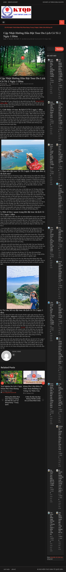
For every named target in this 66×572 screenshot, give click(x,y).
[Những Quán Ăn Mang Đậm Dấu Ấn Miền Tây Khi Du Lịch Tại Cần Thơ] (57, 426)
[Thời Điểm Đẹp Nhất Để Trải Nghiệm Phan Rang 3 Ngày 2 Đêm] (49, 60)
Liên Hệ (14, 569)
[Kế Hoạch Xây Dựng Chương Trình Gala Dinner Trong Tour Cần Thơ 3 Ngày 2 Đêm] (57, 471)
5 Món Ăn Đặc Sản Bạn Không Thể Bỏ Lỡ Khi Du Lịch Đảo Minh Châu (33, 398)
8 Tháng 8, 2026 (52, 328)
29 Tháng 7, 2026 (60, 453)
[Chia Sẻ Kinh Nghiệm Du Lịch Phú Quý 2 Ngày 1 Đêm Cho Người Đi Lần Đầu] (57, 384)
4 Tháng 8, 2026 (52, 411)
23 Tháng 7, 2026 (52, 538)
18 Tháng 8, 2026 (60, 127)
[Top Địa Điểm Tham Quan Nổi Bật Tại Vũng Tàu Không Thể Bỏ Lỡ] (57, 513)
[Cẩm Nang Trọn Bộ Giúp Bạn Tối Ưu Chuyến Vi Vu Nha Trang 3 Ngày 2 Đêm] (49, 303)
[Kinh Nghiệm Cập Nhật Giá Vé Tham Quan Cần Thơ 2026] (49, 102)
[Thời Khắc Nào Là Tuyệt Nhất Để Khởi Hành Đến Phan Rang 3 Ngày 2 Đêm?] (49, 145)
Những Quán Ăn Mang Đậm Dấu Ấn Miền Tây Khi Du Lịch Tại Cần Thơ (60, 438)
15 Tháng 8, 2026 (60, 166)
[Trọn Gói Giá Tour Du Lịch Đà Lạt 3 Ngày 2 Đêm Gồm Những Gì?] (57, 145)
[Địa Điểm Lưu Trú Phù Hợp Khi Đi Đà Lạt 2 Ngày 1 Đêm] (49, 471)
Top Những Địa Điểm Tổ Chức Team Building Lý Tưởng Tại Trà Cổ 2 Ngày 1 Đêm (33, 389)
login (5, 2)
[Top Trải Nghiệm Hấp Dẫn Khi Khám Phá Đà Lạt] (57, 228)
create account (13, 2)
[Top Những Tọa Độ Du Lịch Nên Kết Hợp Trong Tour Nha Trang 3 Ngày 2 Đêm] (57, 102)
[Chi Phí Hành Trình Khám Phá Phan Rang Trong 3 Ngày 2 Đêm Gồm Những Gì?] (57, 60)
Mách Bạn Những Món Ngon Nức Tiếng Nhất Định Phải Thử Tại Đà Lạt (60, 271)
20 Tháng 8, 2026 (52, 121)
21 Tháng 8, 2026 (52, 80)
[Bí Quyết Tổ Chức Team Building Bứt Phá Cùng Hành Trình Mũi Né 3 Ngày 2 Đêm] (57, 184)
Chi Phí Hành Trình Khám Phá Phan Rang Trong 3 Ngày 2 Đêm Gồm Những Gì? (28, 27)
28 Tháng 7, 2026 (52, 489)
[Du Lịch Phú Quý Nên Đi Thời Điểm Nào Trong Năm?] (57, 303)
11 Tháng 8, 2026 (60, 244)
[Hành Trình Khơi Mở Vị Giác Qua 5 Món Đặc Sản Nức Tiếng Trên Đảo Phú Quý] (49, 384)
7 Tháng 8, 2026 (60, 321)
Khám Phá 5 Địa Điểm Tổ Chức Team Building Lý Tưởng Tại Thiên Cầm (10, 388)
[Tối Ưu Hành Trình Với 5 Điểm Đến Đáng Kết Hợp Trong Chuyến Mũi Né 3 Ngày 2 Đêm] (57, 338)
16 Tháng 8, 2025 (6, 393)
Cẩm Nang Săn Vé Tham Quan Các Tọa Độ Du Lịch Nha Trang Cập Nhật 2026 (52, 239)
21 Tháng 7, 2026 (60, 536)
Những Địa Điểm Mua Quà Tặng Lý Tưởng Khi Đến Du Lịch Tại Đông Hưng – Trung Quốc (12, 400)
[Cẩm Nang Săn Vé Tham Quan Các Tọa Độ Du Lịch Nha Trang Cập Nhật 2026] (49, 228)
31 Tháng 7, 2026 (60, 409)
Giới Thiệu (7, 569)
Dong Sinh (4, 83)
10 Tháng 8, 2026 (60, 285)
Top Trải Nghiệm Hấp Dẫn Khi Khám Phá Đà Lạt (60, 234)
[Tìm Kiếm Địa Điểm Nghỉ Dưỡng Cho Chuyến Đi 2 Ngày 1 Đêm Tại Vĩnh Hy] (49, 513)
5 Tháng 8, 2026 (60, 367)
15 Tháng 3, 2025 (14, 83)
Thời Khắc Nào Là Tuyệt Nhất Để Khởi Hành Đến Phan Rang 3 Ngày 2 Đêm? (52, 156)
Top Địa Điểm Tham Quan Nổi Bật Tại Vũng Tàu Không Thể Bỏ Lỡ (60, 522)
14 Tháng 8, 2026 (60, 210)
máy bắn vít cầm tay (56, 557)
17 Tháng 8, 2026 (52, 171)
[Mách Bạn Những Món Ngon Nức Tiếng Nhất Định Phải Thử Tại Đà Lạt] (57, 262)
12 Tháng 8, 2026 (52, 254)
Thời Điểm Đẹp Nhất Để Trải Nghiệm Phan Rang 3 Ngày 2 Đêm (52, 68)
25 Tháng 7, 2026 (60, 495)
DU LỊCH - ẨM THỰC (6, 85)
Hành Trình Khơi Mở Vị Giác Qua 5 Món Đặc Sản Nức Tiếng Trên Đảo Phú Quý (52, 395)
